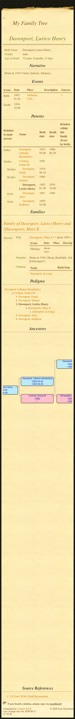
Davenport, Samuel (27, 178)
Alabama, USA (32, 96)
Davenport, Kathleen (27, 202)
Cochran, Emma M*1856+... (37, 399)
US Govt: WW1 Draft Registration (29, 696)
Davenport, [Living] (41, 273)
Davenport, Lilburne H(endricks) (25, 152)
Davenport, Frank (28, 296)
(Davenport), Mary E (40, 237)
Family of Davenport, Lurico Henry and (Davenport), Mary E (37, 226)
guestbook (55, 704)
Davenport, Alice (27, 315)
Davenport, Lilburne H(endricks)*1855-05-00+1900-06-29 (37, 381)
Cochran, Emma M (24, 162)
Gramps (21, 708)
